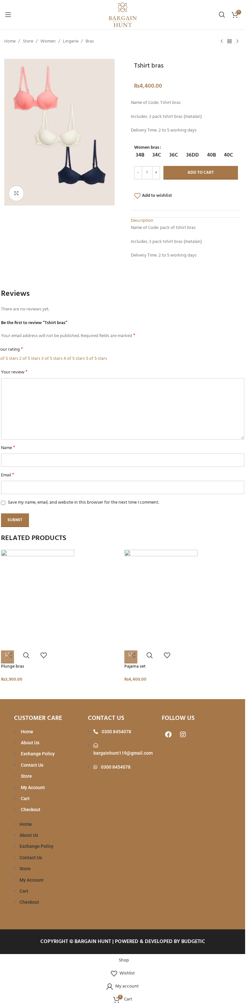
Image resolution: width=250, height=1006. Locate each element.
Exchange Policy (38, 753)
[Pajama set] (184, 598)
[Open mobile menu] (8, 14)
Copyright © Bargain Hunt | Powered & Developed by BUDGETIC (122, 941)
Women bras (146, 147)
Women (48, 41)
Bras (90, 41)
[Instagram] (182, 734)
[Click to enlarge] (16, 193)
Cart (25, 798)
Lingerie (70, 41)
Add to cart (201, 172)
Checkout (30, 809)
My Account (33, 787)
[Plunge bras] (61, 598)
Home (10, 41)
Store (28, 41)
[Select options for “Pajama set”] (130, 656)
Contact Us (32, 765)
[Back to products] (229, 41)
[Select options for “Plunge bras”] (7, 656)
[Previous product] (222, 41)
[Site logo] (122, 15)
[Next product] (237, 41)
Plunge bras (12, 666)
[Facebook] (168, 734)
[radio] (140, 155)
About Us (30, 742)
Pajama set (135, 666)
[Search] (222, 14)
